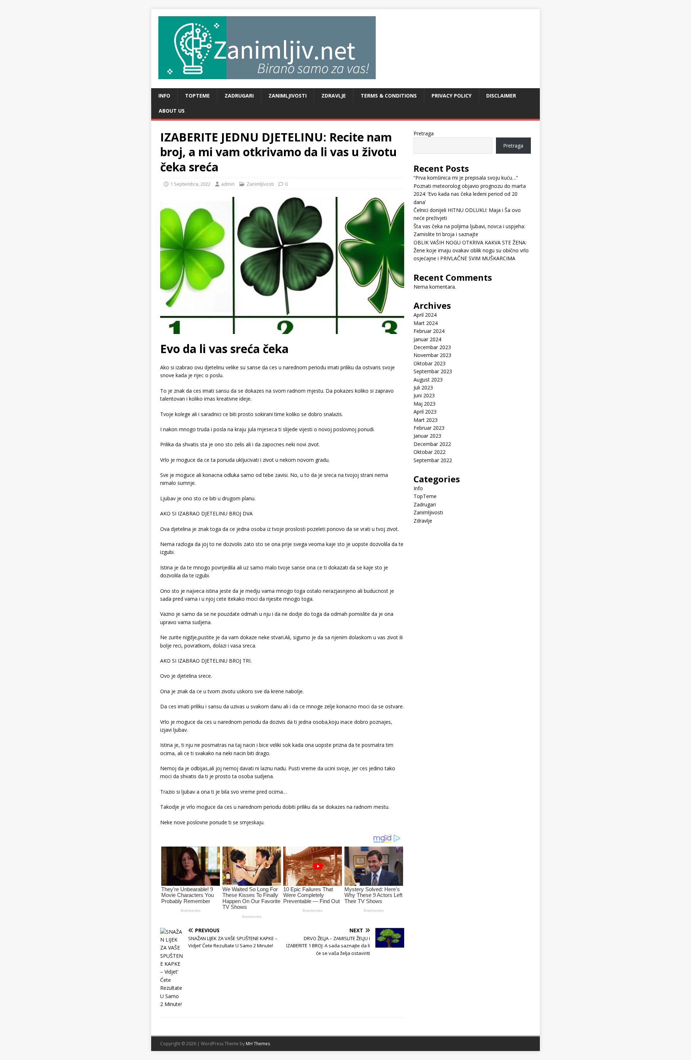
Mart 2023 (426, 419)
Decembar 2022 (432, 444)
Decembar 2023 (432, 347)
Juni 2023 (424, 395)
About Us (172, 110)
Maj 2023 (424, 403)
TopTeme (197, 95)
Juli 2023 (423, 387)
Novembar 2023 (432, 355)
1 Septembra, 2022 (190, 184)
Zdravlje (333, 95)
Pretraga (424, 133)
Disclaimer (501, 95)
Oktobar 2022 (430, 451)
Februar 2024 (429, 331)
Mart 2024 (426, 323)
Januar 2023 (427, 435)
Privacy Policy (451, 95)
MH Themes (258, 1044)
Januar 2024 (427, 339)
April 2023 (425, 411)
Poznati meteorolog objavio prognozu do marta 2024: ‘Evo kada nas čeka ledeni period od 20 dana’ (470, 194)
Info (164, 95)
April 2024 (425, 314)
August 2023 (428, 379)
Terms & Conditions (389, 95)
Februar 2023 (429, 427)
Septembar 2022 (433, 460)
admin (228, 184)
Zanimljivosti (287, 95)
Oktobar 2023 (430, 363)
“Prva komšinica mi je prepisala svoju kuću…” (466, 177)
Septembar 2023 (433, 371)
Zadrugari (239, 95)
